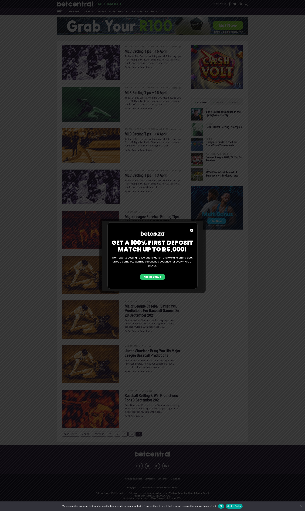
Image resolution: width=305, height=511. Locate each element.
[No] (301, 506)
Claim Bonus (152, 276)
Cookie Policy (234, 506)
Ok (221, 506)
